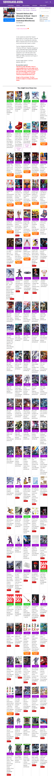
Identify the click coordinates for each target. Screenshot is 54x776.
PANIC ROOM (43, 5)
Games (18, 5)
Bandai (33, 8)
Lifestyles (34, 5)
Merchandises (26, 5)
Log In (46, 2)
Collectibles (11, 5)
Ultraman (33, 10)
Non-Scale (26, 10)
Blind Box (19, 10)
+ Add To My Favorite (22, 28)
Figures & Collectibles (22, 8)
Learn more (47, 21)
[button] (50, 2)
